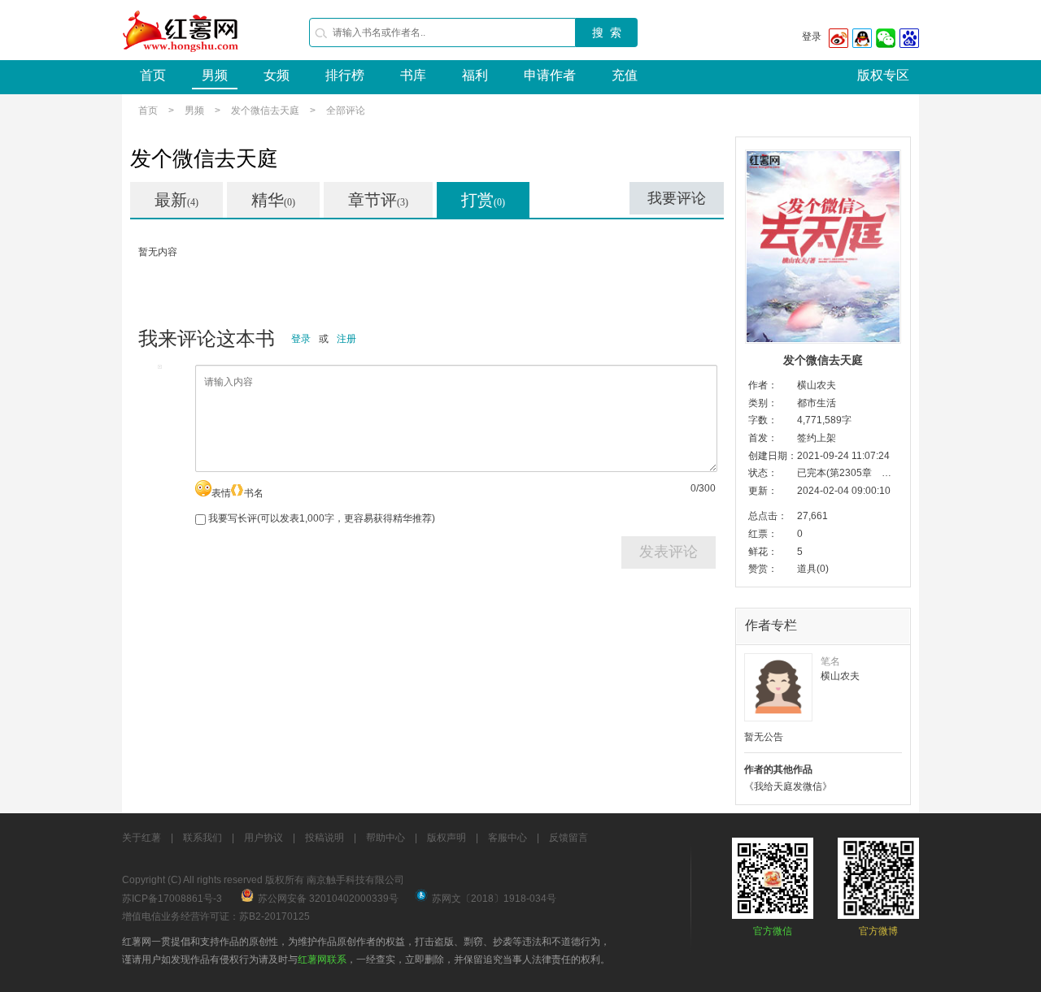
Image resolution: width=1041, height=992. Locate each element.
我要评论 (676, 198)
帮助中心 (385, 837)
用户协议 (263, 837)
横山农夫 (816, 385)
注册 (346, 338)
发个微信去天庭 (265, 110)
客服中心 (507, 837)
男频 (215, 75)
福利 (475, 75)
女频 (277, 75)
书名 (254, 493)
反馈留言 (568, 837)
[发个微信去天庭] (823, 246)
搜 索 (606, 32)
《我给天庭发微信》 (788, 786)
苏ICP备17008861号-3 (172, 898)
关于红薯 (141, 837)
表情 (221, 493)
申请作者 (550, 75)
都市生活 (816, 403)
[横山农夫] (778, 687)
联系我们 (202, 837)
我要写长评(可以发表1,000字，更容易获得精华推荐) (320, 518)
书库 (413, 75)
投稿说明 (324, 837)
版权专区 (883, 75)
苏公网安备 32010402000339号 (328, 898)
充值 (625, 75)
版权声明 (446, 837)
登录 (811, 36)
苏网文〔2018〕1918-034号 (494, 898)
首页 (153, 75)
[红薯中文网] (181, 57)
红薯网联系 (322, 959)
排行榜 (344, 75)
